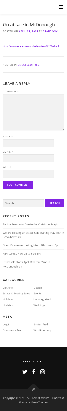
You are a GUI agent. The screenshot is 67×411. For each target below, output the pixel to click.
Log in (6, 324)
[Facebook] (33, 371)
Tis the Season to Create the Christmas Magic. (31, 224)
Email (8, 151)
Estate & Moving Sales (16, 293)
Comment (11, 91)
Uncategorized (29, 64)
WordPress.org (42, 330)
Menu (61, 7)
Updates (8, 305)
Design (38, 287)
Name (8, 136)
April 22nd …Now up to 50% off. (22, 253)
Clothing (8, 287)
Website (9, 167)
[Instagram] (42, 371)
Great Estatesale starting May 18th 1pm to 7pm (31, 245)
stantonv (50, 31)
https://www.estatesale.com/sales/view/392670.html (31, 46)
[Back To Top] (33, 389)
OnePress (58, 398)
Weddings (39, 305)
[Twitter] (24, 371)
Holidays (8, 299)
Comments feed (12, 330)
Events (38, 293)
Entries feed (41, 324)
